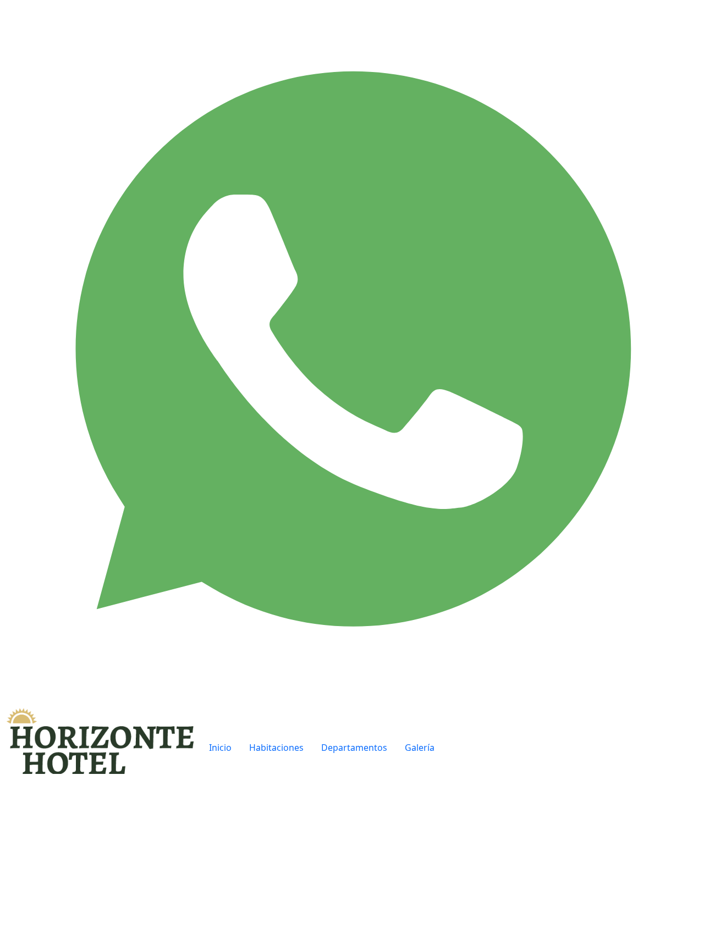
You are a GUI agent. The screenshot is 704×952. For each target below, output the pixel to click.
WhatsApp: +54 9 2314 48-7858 (544, 897)
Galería (420, 747)
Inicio (220, 747)
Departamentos (354, 747)
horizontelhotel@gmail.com (538, 884)
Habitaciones (276, 747)
